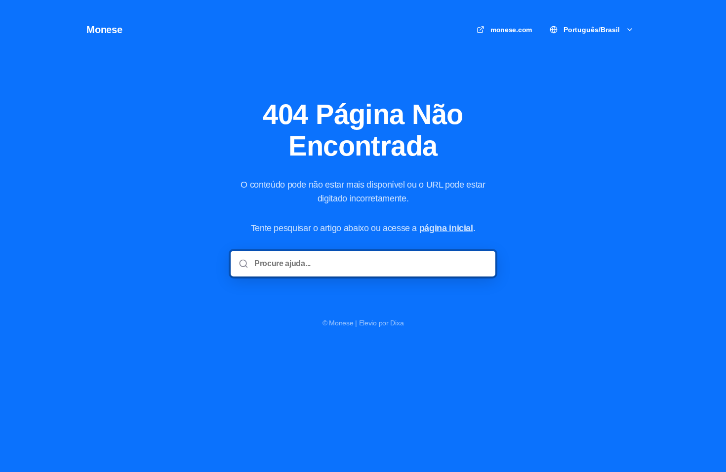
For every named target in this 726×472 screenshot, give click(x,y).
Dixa (396, 323)
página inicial (446, 228)
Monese (104, 29)
